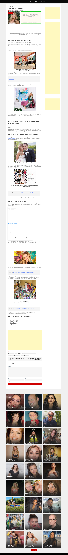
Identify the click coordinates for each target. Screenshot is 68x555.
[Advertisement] (25, 340)
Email (26, 378)
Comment (9, 366)
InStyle (19, 353)
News (44, 1)
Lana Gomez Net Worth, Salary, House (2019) (30, 14)
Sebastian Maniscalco (24, 355)
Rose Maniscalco (16, 355)
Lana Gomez (10, 355)
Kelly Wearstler (24, 353)
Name (9, 378)
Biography (36, 1)
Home (8, 6)
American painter (10, 353)
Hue (16, 353)
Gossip (41, 1)
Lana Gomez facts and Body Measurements (30, 22)
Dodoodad (9, 1)
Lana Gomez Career (26, 21)
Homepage (31, 1)
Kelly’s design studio (32, 353)
